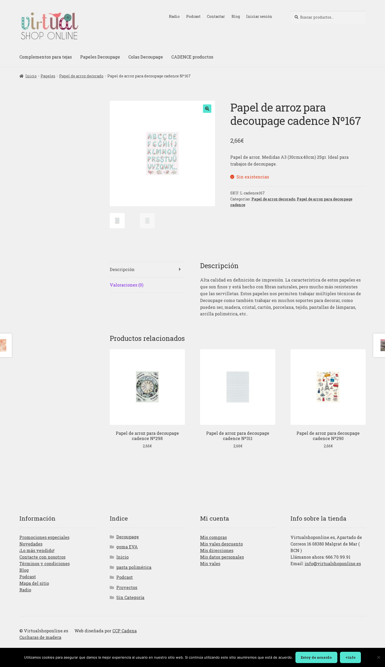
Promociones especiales (44, 537)
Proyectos (126, 587)
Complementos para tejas (45, 57)
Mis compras (213, 537)
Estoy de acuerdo (316, 657)
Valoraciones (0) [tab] (126, 285)
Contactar (216, 16)
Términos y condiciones (44, 563)
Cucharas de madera (40, 637)
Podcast (193, 16)
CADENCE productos (192, 57)
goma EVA (127, 546)
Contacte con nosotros (42, 557)
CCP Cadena (124, 630)
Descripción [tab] (122, 269)
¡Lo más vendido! (36, 550)
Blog (236, 16)
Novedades (30, 544)
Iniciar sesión (259, 16)
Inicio (31, 75)
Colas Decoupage (145, 57)
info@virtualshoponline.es (333, 563)
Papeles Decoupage (100, 57)
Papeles (48, 75)
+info (350, 657)
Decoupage (127, 536)
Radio (174, 16)
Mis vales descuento (221, 544)
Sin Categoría (130, 597)
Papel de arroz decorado (81, 75)
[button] (207, 108)
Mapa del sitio (34, 583)
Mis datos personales (222, 557)
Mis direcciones (216, 550)
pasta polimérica (133, 567)
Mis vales (210, 563)
